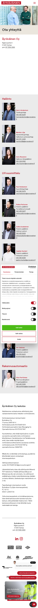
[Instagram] (21, 538)
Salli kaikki (19, 327)
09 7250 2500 (10, 47)
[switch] (33, 308)
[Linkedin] (16, 538)
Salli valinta (19, 333)
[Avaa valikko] (34, 3)
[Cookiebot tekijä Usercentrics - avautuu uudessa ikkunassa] (28, 267)
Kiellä (19, 339)
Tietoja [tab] (31, 272)
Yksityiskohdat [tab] (19, 272)
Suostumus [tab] (6, 272)
